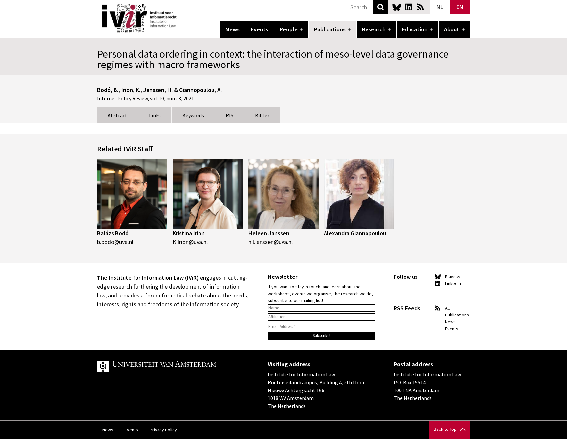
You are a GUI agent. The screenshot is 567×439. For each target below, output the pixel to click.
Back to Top (445, 429)
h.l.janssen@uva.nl (270, 242)
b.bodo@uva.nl (115, 242)
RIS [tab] (229, 115)
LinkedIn (408, 6)
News (232, 29)
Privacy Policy (163, 430)
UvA (173, 366)
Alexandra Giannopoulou (355, 233)
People (289, 29)
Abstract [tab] (117, 115)
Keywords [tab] (193, 115)
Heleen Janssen (268, 233)
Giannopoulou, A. (200, 90)
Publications (330, 29)
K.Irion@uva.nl (190, 242)
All (447, 308)
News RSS (420, 6)
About (451, 29)
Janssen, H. (158, 90)
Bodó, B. (107, 90)
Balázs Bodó (113, 233)
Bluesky (396, 6)
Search (380, 7)
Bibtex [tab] (262, 115)
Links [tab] (155, 115)
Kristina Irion (189, 233)
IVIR (181, 18)
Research (374, 29)
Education (415, 29)
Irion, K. (130, 90)
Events (259, 29)
